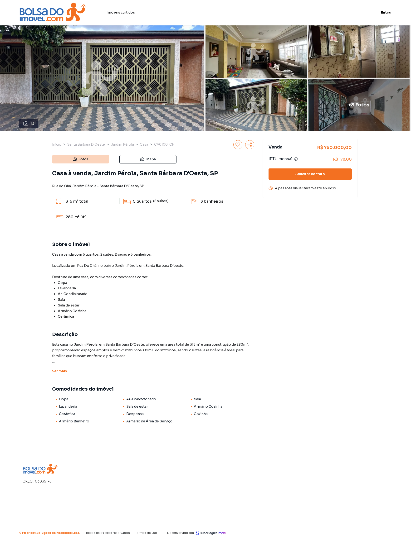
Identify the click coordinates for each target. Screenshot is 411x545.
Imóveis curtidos (121, 12)
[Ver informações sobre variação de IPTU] (296, 159)
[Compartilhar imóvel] (249, 144)
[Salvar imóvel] (237, 144)
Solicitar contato (310, 174)
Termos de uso (146, 533)
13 (32, 123)
